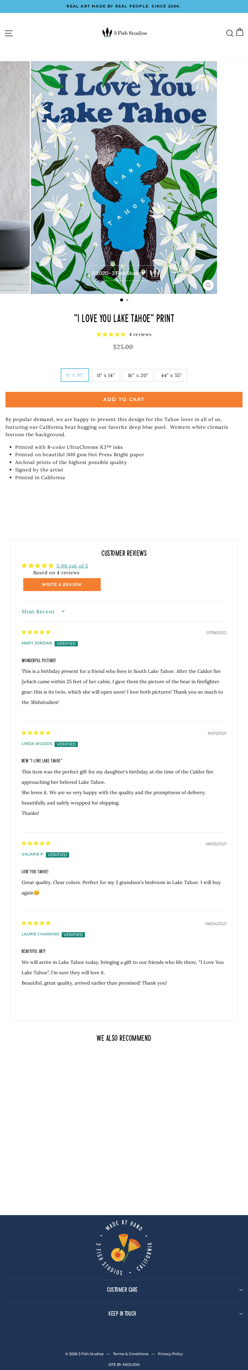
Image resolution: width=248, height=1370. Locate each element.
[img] (36, 631)
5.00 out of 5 (72, 566)
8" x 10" (75, 375)
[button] (112, 334)
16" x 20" (138, 375)
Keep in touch (122, 1313)
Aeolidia (131, 1364)
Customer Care (122, 1289)
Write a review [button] (62, 584)
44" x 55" (171, 375)
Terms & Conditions (131, 1354)
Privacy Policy (170, 1354)
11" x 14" (106, 375)
